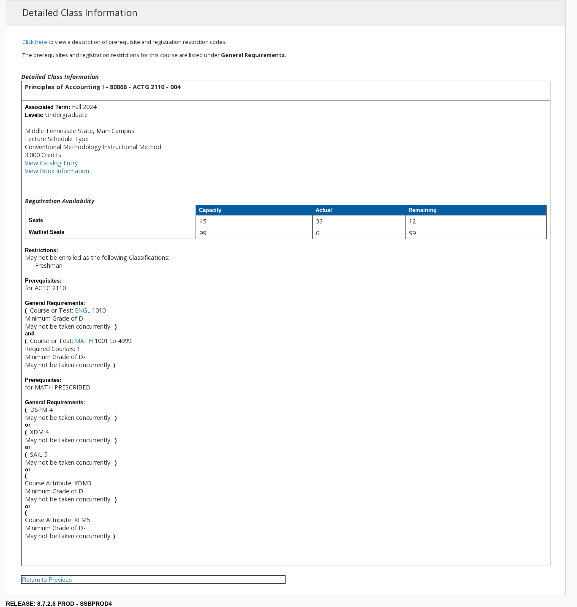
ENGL (82, 310)
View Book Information (57, 171)
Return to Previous (47, 579)
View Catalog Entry (51, 163)
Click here (34, 42)
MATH (84, 341)
